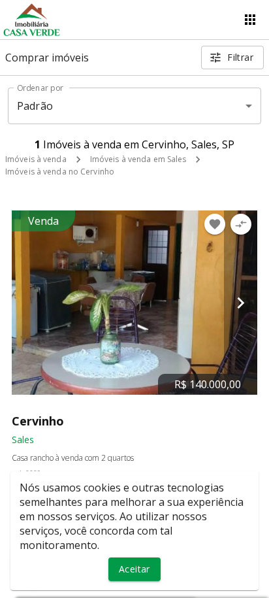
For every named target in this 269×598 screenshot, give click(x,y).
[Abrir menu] (250, 19)
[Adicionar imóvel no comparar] (240, 224)
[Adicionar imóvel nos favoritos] (214, 224)
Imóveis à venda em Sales (138, 159)
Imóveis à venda (36, 159)
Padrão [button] (35, 106)
